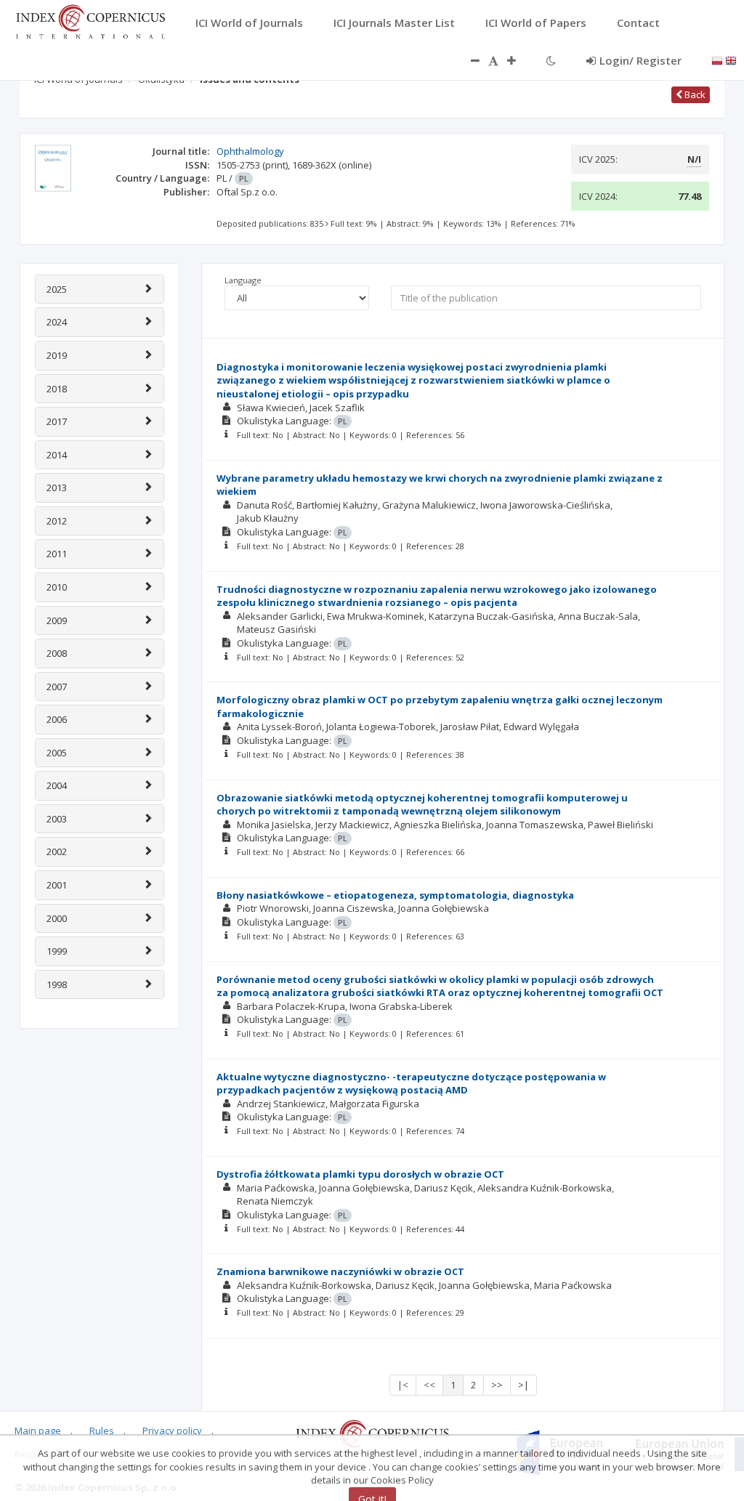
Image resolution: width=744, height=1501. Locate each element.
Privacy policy (172, 1430)
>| (523, 1384)
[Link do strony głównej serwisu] (90, 20)
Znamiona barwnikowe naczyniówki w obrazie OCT (340, 1271)
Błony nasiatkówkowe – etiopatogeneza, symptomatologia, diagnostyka (395, 895)
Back (693, 94)
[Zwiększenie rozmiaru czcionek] (518, 60)
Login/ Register (640, 60)
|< (402, 1384)
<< (429, 1384)
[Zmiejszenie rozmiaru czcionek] (468, 60)
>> (497, 1384)
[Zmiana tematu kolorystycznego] (551, 60)
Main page (38, 1430)
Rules (101, 1430)
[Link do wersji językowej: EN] (731, 59)
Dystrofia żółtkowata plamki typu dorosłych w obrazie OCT (360, 1174)
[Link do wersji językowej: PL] (717, 59)
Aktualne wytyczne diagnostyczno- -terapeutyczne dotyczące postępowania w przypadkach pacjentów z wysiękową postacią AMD (411, 1083)
